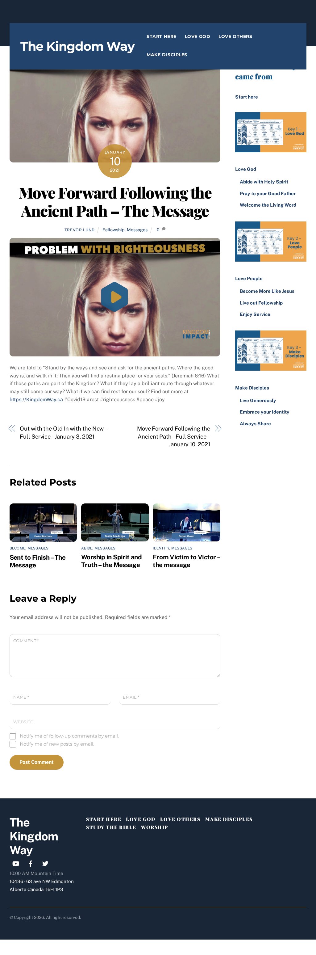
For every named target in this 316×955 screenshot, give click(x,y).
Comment (26, 640)
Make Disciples (167, 54)
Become (17, 548)
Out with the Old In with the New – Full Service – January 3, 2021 (63, 432)
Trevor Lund (79, 230)
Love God (197, 36)
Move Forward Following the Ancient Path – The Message (115, 201)
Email (131, 697)
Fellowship (113, 229)
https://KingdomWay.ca (36, 399)
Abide (86, 548)
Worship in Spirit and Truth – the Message (111, 561)
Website (23, 722)
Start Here (161, 36)
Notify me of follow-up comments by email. (69, 736)
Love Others (235, 36)
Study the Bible (111, 827)
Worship (154, 827)
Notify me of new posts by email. (57, 744)
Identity (161, 548)
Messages (137, 229)
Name (21, 697)
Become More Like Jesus (267, 291)
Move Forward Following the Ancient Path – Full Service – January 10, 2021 (173, 436)
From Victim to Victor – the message (186, 561)
